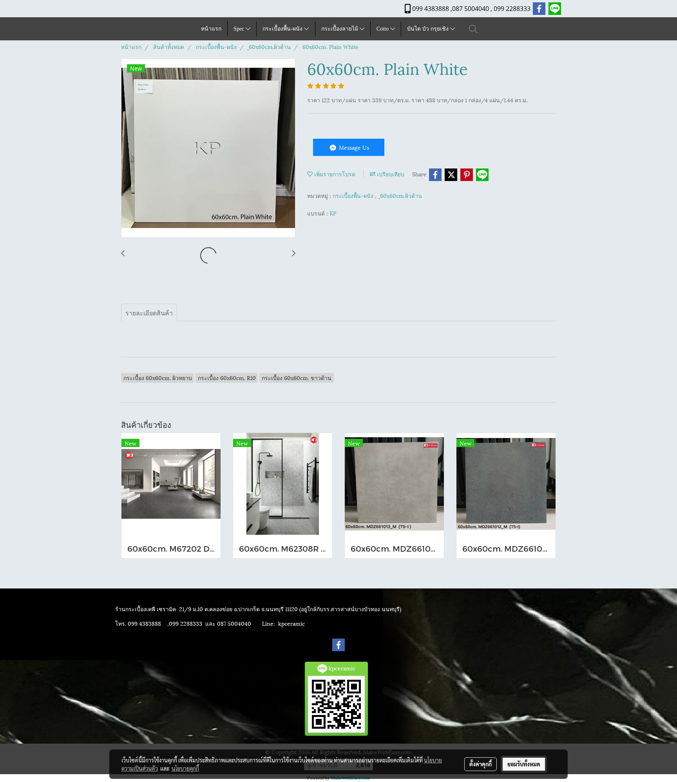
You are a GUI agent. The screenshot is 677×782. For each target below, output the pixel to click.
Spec (240, 29)
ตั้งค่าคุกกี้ (480, 764)
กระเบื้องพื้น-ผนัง (283, 29)
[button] (473, 28)
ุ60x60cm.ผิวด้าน (401, 195)
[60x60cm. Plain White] (208, 148)
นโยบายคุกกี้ (185, 768)
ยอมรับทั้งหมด (523, 764)
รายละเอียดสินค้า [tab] (149, 312)
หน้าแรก (211, 29)
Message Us (353, 147)
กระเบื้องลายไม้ (340, 29)
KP (332, 213)
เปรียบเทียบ (389, 174)
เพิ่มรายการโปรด (334, 174)
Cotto (383, 29)
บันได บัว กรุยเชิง (428, 29)
